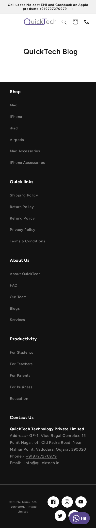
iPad (14, 128)
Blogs (15, 308)
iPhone (16, 116)
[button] (6, 22)
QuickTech (29, 502)
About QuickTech (25, 274)
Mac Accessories (25, 151)
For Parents (20, 375)
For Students (21, 352)
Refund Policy (22, 218)
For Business (21, 387)
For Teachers (21, 364)
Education (19, 398)
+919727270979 (41, 456)
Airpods (17, 140)
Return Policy (22, 207)
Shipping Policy (24, 195)
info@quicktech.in (42, 462)
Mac (13, 105)
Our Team (18, 297)
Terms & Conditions (27, 241)
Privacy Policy (22, 229)
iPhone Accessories (27, 162)
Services (17, 320)
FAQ (13, 285)
